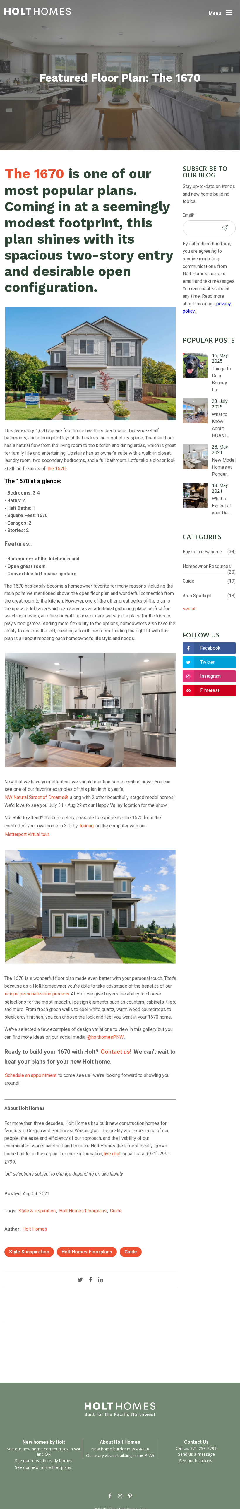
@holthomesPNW (105, 1037)
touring (87, 826)
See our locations (195, 1460)
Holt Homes (35, 1229)
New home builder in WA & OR (120, 1449)
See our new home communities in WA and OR (43, 1451)
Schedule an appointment (30, 1075)
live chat (112, 1153)
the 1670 (56, 468)
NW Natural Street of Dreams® (36, 797)
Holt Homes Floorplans (83, 1211)
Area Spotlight (209, 595)
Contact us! (116, 1051)
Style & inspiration (37, 1211)
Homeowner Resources (209, 566)
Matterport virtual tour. (27, 834)
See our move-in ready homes (43, 1460)
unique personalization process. (37, 994)
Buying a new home (209, 552)
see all (189, 609)
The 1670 (34, 174)
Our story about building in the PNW (120, 1455)
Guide (116, 1211)
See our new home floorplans (43, 1467)
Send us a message (196, 1454)
